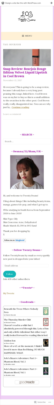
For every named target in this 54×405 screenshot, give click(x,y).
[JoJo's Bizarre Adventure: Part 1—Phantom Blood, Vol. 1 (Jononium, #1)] (45, 374)
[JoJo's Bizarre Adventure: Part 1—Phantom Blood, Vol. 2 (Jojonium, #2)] (45, 363)
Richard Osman (11, 322)
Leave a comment (12, 114)
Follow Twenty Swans (27, 249)
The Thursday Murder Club (17, 319)
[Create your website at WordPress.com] (27, 3)
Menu (28, 36)
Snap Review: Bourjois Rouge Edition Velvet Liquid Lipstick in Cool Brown (25, 72)
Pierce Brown (10, 343)
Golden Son (9, 340)
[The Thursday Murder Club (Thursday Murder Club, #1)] (45, 325)
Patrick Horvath (11, 315)
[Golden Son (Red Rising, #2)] (45, 345)
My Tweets (8, 293)
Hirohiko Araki (10, 364)
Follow (9, 274)
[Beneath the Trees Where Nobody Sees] (45, 314)
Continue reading (20, 107)
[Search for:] (27, 141)
